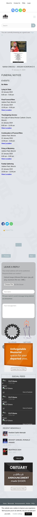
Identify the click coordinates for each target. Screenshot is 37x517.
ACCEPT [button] (28, 514)
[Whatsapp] (20, 10)
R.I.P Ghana (13, 381)
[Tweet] (7, 223)
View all (18, 458)
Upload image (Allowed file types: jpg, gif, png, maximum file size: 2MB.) (18, 278)
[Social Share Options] (4, 392)
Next (31, 256)
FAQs (23, 3)
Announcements (20, 503)
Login (29, 3)
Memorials (11, 503)
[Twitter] (16, 10)
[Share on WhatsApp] (11, 223)
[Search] (33, 25)
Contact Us (17, 3)
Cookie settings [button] (17, 514)
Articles (28, 503)
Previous (6, 256)
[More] (24, 10)
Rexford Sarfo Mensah (17, 433)
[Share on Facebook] (3, 223)
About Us (9, 3)
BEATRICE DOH (15, 450)
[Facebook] (13, 10)
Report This (9, 230)
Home (5, 503)
